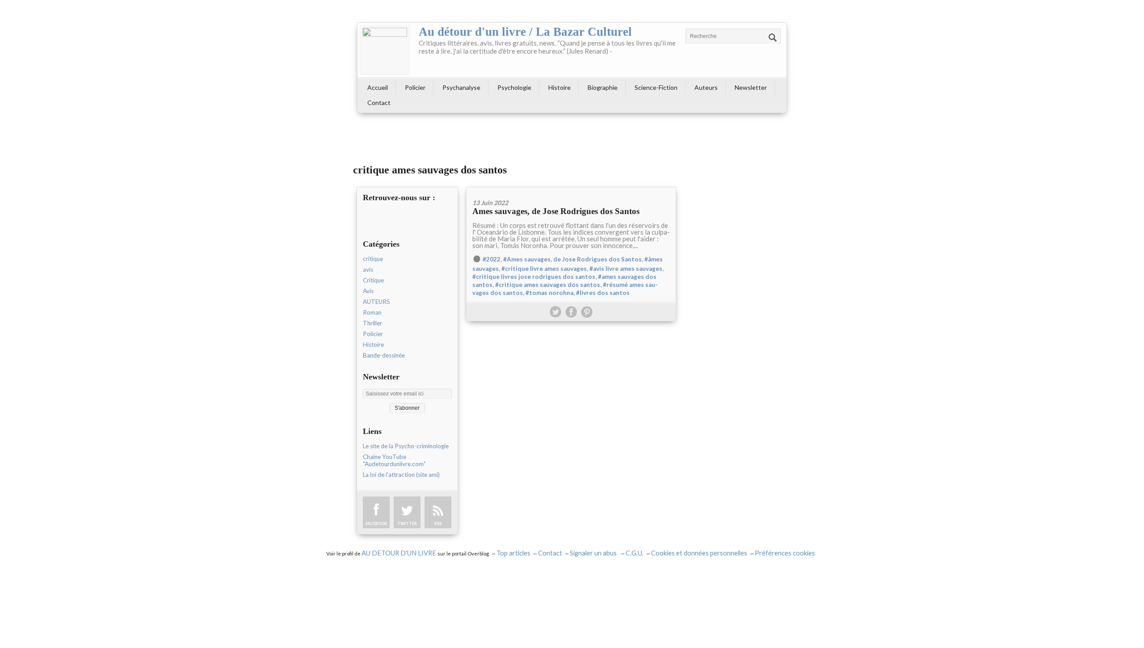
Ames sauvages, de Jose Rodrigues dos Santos (555, 211)
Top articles (513, 553)
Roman (372, 312)
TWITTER (407, 523)
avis (368, 269)
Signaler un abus (594, 553)
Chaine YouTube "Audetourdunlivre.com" (394, 460)
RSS (438, 523)
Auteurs (706, 87)
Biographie (603, 87)
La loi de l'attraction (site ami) (401, 474)
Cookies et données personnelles (699, 553)
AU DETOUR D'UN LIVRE (399, 553)
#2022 (491, 259)
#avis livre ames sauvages (625, 268)
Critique (373, 280)
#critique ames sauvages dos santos (547, 284)
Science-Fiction (656, 87)
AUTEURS (376, 301)
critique (373, 258)
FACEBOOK (376, 523)
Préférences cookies (785, 553)
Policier (415, 87)
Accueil (377, 87)
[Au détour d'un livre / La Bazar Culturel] (385, 50)
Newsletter (751, 87)
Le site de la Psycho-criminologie (406, 446)
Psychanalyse (461, 87)
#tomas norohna (549, 292)
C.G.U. (635, 553)
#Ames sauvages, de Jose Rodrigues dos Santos (572, 259)
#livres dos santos (603, 292)
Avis (368, 291)
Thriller (372, 323)
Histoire (559, 87)
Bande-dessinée (384, 355)
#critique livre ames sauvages (544, 268)
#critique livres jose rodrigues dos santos (533, 276)
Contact (379, 102)
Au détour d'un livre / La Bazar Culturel (525, 31)
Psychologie (514, 87)
